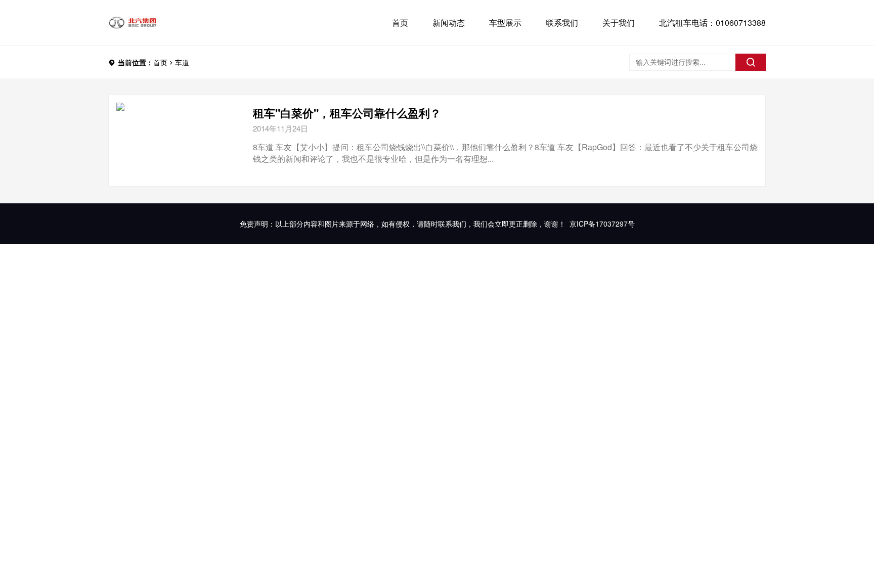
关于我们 (618, 22)
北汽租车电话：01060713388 (712, 22)
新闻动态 (448, 22)
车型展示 (505, 22)
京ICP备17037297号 (602, 224)
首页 (400, 22)
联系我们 (562, 22)
